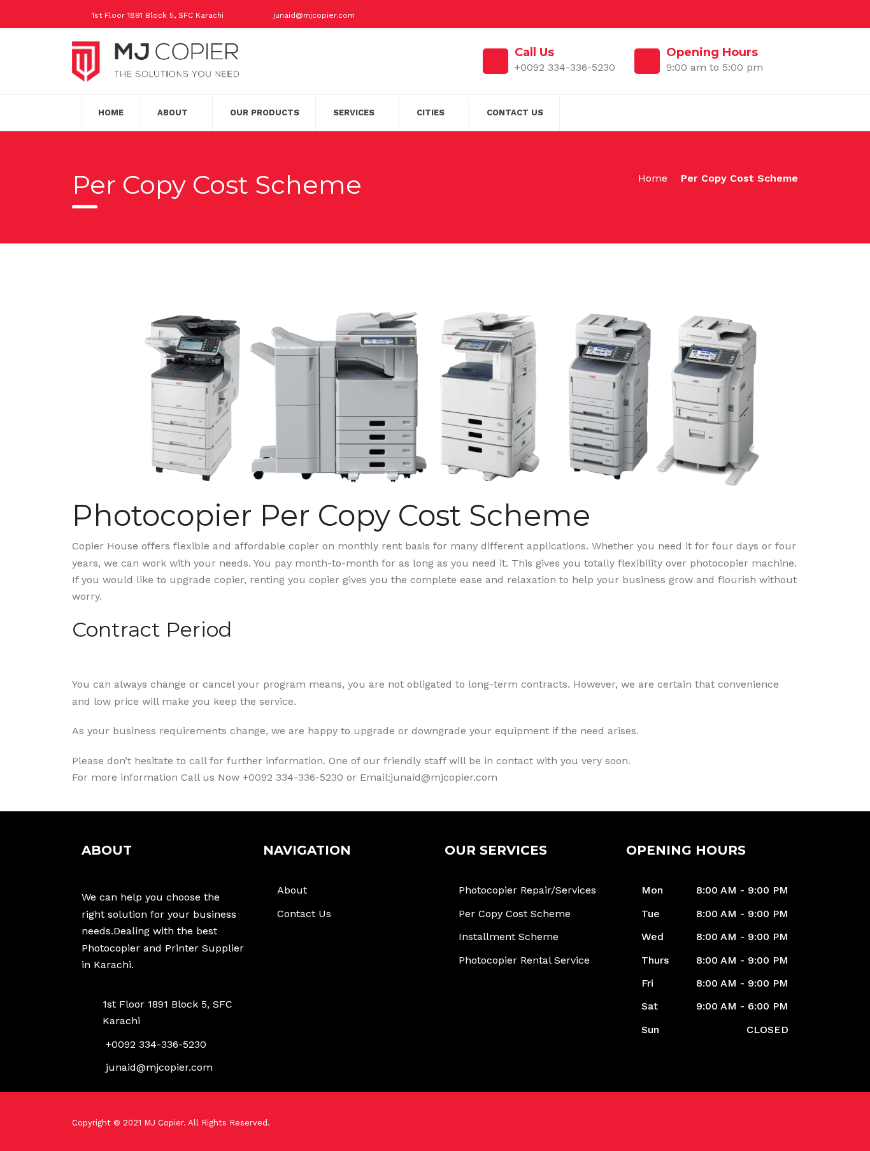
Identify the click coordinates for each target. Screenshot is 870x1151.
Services (353, 112)
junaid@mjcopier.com (314, 15)
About (172, 112)
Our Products (264, 112)
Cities (431, 112)
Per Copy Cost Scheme (515, 914)
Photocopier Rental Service (524, 960)
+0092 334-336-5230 (156, 1044)
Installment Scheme (509, 936)
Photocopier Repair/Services (527, 890)
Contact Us (515, 112)
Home (111, 112)
